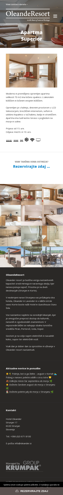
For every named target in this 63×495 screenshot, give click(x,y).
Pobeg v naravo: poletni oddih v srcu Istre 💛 (28, 377)
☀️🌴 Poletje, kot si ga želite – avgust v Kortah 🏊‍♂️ (31, 373)
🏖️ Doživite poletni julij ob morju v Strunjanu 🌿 (29, 391)
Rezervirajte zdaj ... (31, 166)
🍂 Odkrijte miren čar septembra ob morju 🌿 (29, 380)
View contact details (16, 4)
